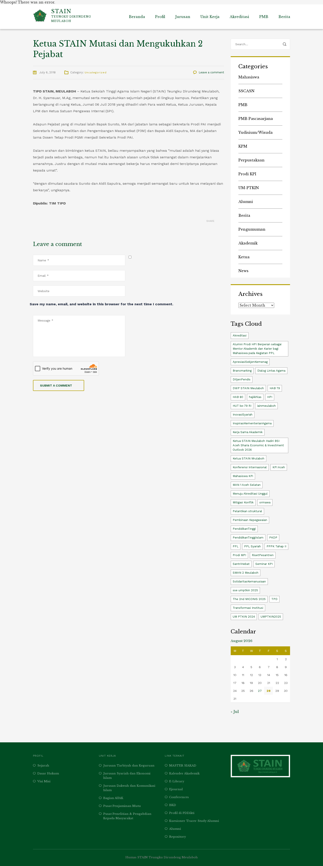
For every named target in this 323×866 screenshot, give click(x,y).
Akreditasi (239, 16)
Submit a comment (56, 385)
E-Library (176, 781)
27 (260, 690)
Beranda (137, 16)
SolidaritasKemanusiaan (249, 581)
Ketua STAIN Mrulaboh (248, 458)
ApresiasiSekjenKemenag (250, 361)
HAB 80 (238, 397)
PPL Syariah (252, 546)
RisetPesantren (263, 555)
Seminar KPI (264, 564)
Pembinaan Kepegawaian (250, 520)
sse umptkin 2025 (245, 590)
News (243, 271)
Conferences (179, 797)
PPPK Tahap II (276, 546)
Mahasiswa (248, 77)
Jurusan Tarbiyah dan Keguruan (128, 765)
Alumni (245, 201)
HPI (269, 397)
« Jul (235, 711)
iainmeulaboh (266, 405)
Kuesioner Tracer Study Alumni (194, 821)
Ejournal (176, 789)
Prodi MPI (239, 555)
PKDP (273, 537)
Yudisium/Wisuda (255, 132)
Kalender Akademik (184, 773)
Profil (160, 16)
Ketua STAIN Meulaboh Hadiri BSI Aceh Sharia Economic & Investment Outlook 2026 (258, 445)
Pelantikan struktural (247, 511)
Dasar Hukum (48, 773)
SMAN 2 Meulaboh (245, 572)
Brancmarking (242, 370)
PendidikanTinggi (244, 528)
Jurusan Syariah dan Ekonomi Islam (127, 776)
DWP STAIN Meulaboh (248, 388)
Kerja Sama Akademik (248, 432)
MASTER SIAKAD (182, 765)
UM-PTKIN (248, 188)
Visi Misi (44, 781)
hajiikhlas (255, 397)
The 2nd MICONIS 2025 (249, 599)
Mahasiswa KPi (243, 476)
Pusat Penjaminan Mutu (122, 806)
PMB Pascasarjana (255, 118)
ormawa (264, 502)
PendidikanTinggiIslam (248, 537)
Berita (284, 16)
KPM (242, 146)
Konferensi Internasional (250, 467)
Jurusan (182, 16)
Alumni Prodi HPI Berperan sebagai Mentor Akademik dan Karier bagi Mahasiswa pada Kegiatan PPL (257, 349)
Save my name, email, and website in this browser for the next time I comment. (101, 304)
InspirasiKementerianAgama (252, 423)
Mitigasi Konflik (243, 502)
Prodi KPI (247, 174)
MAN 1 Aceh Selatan (247, 484)
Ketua (244, 257)
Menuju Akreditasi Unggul (250, 493)
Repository (177, 837)
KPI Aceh (278, 467)
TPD (274, 599)
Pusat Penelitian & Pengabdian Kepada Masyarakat (127, 816)
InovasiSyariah (242, 414)
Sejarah (43, 765)
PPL (235, 546)
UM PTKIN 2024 (244, 616)
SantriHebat (241, 564)
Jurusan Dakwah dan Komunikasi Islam (129, 788)
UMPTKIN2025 (271, 616)
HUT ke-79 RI (242, 405)
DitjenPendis (241, 379)
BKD (172, 805)
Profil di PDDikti (181, 813)
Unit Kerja (210, 16)
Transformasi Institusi (248, 607)
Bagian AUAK (113, 798)
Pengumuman (251, 229)
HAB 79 (275, 388)
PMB (263, 16)
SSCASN (246, 91)
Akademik (248, 243)
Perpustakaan (251, 160)
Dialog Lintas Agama (271, 370)
